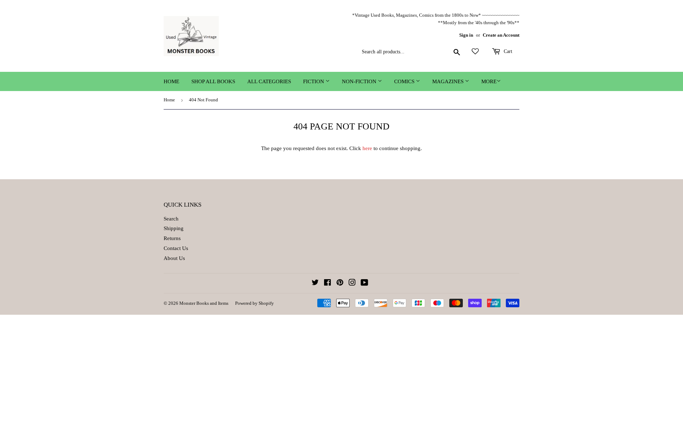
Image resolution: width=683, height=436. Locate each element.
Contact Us (176, 248)
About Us (174, 258)
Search (171, 219)
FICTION (314, 81)
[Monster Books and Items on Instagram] (352, 283)
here (367, 148)
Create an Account (501, 35)
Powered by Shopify (254, 303)
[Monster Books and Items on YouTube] (364, 283)
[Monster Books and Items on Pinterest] (340, 283)
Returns (172, 238)
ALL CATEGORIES (269, 81)
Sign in (466, 35)
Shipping (174, 228)
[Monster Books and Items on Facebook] (327, 283)
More (489, 81)
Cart (507, 51)
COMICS (405, 81)
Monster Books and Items (203, 303)
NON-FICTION (360, 81)
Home (171, 81)
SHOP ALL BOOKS (213, 81)
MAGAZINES (448, 81)
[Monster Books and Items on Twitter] (315, 283)
